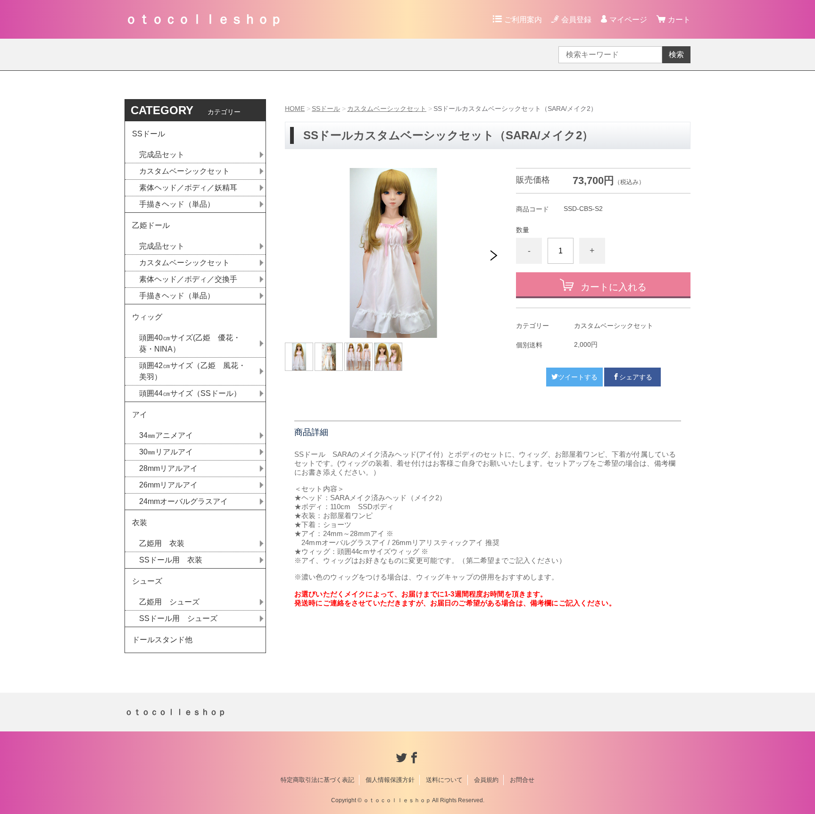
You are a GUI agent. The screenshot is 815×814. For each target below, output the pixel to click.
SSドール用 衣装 (170, 560)
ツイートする (578, 377)
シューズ (147, 581)
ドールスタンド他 (162, 640)
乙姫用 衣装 (161, 543)
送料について (444, 779)
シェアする (635, 377)
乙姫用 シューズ (169, 602)
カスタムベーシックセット (386, 108)
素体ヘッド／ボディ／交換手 (188, 279)
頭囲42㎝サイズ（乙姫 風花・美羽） (192, 371)
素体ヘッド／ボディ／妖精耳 (188, 188)
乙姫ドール (151, 225)
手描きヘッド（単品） (177, 204)
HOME (295, 108)
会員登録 (576, 20)
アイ (139, 415)
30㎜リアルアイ (166, 452)
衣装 (139, 523)
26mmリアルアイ (168, 485)
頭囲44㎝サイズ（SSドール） (190, 393)
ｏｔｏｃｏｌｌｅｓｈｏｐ (204, 19)
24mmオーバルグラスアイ (183, 501)
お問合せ (522, 779)
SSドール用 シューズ (178, 618)
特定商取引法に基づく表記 (317, 779)
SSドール (326, 108)
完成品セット (161, 155)
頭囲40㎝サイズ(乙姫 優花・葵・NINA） (190, 343)
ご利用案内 (523, 20)
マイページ (628, 20)
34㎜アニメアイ (166, 435)
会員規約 (486, 779)
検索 (676, 54)
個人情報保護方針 (390, 779)
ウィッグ (147, 317)
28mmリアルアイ (168, 468)
